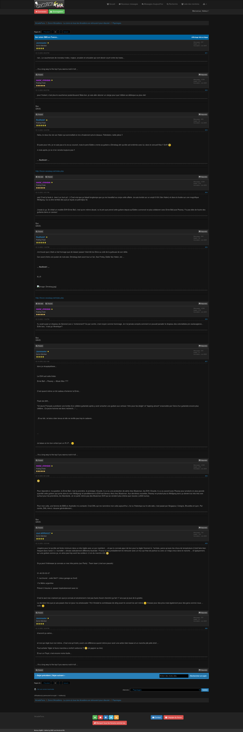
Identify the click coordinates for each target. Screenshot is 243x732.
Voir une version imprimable (45, 689)
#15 (206, 247)
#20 (206, 628)
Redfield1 (40, 119)
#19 (206, 543)
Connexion (41, 11)
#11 (206, 53)
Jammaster (41, 42)
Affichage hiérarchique (199, 37)
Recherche (173, 4)
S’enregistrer (57, 11)
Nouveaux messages (129, 4)
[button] (205, 4)
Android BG (61, 730)
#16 (206, 319)
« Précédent (46, 32)
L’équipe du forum (174, 717)
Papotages (117, 23)
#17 (206, 361)
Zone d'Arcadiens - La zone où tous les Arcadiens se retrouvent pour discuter (79, 23)
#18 (206, 476)
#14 (206, 192)
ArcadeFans (40, 23)
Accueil (112, 4)
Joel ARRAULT (43, 533)
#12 (206, 90)
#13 (206, 130)
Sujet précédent (44, 675)
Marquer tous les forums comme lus (110, 723)
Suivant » (66, 32)
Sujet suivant (58, 675)
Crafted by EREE (49, 730)
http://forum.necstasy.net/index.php (50, 171)
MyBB (41, 730)
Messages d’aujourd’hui (153, 4)
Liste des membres (191, 4)
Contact (157, 717)
